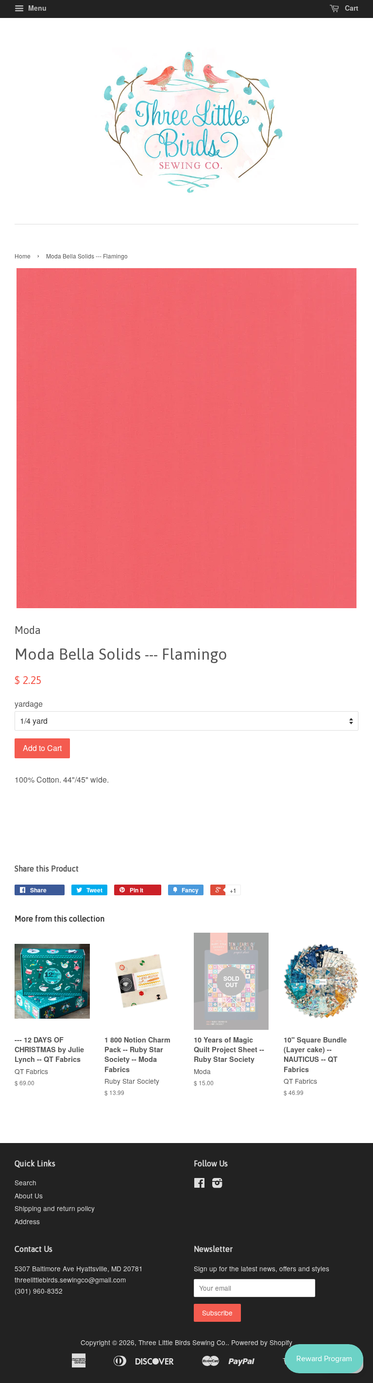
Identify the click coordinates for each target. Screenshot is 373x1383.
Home (23, 256)
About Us (29, 1195)
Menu (36, 8)
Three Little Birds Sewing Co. (182, 1342)
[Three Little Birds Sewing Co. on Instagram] (217, 1184)
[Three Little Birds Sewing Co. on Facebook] (199, 1184)
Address (27, 1221)
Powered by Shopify (261, 1342)
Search (25, 1182)
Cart (350, 8)
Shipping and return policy (55, 1208)
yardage (29, 703)
